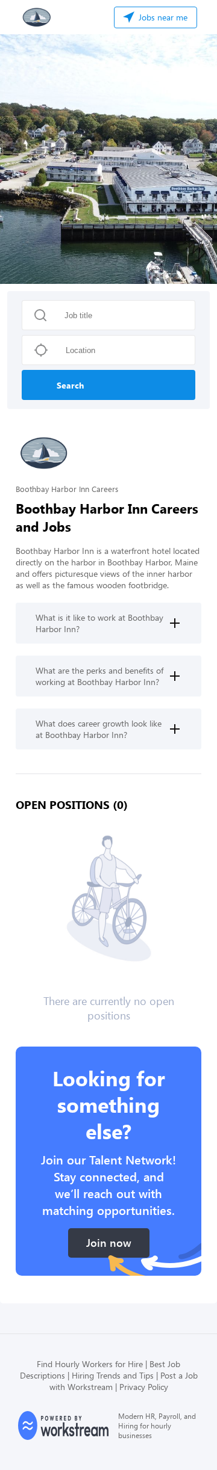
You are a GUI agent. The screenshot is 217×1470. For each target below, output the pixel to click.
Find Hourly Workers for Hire (90, 1364)
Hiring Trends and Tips (113, 1375)
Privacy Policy (143, 1386)
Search (70, 385)
